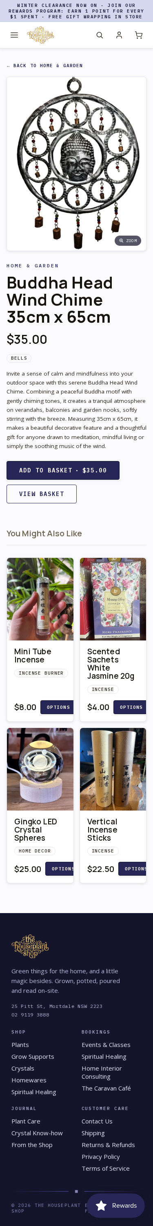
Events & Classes (106, 1044)
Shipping (93, 1133)
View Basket (41, 494)
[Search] (99, 35)
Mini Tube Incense (32, 655)
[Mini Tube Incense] (40, 599)
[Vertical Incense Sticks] (113, 769)
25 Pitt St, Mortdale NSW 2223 (57, 1006)
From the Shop (32, 1145)
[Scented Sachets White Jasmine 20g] (113, 599)
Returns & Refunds (108, 1145)
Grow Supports (32, 1056)
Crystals (22, 1068)
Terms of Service (106, 1168)
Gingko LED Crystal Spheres (35, 829)
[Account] (119, 35)
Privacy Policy (101, 1156)
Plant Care (25, 1121)
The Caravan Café (106, 1088)
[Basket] (138, 35)
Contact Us (97, 1121)
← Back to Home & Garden (45, 65)
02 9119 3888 (30, 1015)
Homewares (29, 1080)
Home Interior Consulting (102, 1072)
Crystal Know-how (37, 1133)
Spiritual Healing (33, 1092)
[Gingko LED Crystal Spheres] (40, 769)
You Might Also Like (44, 533)
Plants (20, 1044)
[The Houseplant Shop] (40, 35)
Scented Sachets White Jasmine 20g (111, 663)
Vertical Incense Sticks (102, 829)
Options (58, 707)
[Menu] (14, 35)
